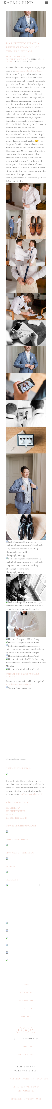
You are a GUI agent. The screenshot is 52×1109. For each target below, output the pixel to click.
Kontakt (26, 1017)
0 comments (35, 59)
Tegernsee (17, 1099)
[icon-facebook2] (19, 1030)
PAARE (9, 814)
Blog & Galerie (26, 1009)
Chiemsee (18, 1087)
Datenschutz (26, 1055)
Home (26, 985)
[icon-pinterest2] (33, 1030)
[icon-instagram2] (26, 1030)
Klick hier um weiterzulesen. (18, 684)
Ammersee (28, 1091)
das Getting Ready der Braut (29, 70)
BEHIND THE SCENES (16, 817)
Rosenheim (28, 1079)
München (15, 1079)
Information (26, 1001)
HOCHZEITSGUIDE (23, 62)
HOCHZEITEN (13, 807)
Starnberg (42, 1079)
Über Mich (26, 993)
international (32, 1099)
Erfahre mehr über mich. (32, 794)
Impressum (26, 1047)
